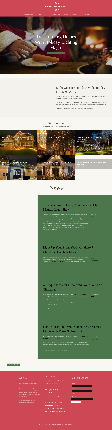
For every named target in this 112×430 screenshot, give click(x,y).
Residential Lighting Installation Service (15, 137)
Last (74, 394)
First (74, 388)
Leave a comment (95, 260)
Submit (76, 402)
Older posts (13, 364)
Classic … (45, 265)
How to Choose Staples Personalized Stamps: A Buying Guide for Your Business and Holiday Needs (55, 389)
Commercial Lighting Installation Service (53, 137)
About (74, 14)
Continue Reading (57, 53)
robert (92, 216)
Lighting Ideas (29, 14)
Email (74, 396)
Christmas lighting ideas (57, 261)
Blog (66, 14)
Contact (86, 14)
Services (42, 14)
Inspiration (55, 14)
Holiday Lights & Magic (55, 424)
